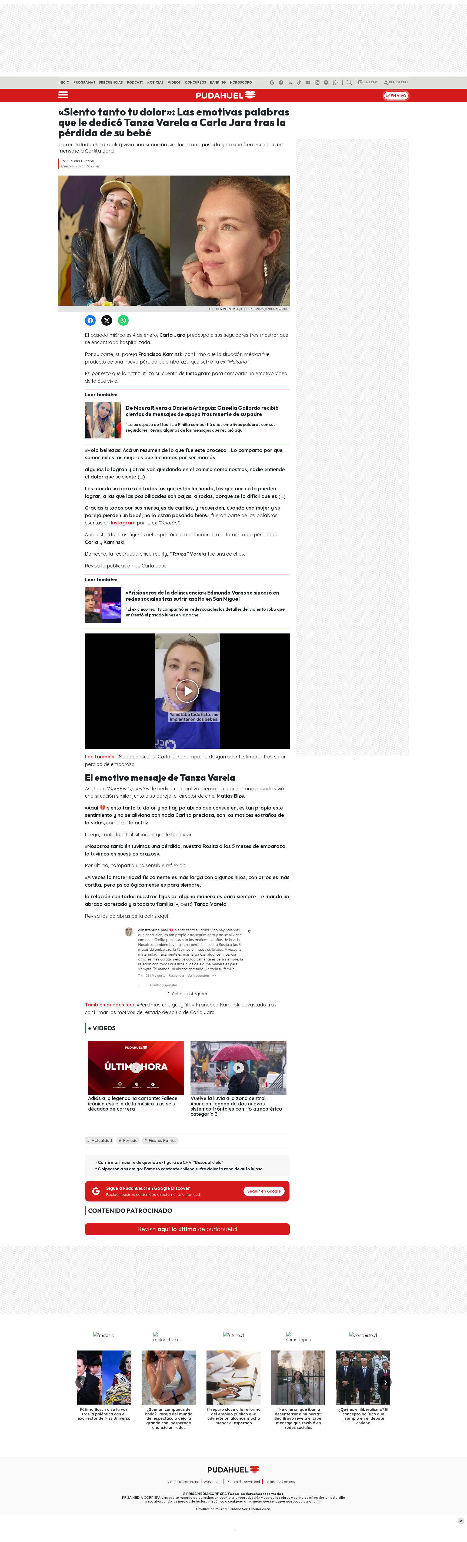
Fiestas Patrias (162, 1140)
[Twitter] (107, 321)
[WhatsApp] (124, 321)
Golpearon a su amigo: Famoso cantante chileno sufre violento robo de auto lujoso (180, 1168)
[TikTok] (300, 82)
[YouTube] (309, 82)
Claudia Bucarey (81, 161)
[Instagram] (318, 82)
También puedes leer (110, 1005)
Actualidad (101, 1140)
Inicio (63, 82)
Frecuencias (111, 82)
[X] (291, 82)
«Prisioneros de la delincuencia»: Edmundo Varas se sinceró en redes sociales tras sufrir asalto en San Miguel (202, 595)
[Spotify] (327, 82)
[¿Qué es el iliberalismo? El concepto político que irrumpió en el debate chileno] (363, 1378)
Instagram (123, 523)
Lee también (99, 757)
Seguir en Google (264, 1191)
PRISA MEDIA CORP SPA (206, 1493)
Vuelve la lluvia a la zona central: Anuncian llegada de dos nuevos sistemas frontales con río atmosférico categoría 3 (236, 1106)
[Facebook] (282, 82)
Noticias (155, 82)
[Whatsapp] (336, 82)
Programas (84, 82)
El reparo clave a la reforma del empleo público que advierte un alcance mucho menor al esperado (233, 1416)
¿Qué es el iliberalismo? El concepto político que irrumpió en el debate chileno (363, 1416)
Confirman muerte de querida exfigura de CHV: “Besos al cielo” (160, 1162)
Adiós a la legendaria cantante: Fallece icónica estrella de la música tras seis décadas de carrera (133, 1103)
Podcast (135, 82)
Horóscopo (241, 82)
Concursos (195, 82)
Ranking (218, 82)
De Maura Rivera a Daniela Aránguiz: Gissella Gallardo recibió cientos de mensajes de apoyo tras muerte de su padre (202, 411)
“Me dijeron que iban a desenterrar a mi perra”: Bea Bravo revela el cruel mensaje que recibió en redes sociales (298, 1418)
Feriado (130, 1140)
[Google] (273, 82)
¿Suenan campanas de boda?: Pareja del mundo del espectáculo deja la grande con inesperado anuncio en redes (168, 1418)
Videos (174, 82)
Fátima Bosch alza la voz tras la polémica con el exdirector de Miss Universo (104, 1414)
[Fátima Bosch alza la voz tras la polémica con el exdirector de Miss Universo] (104, 1378)
